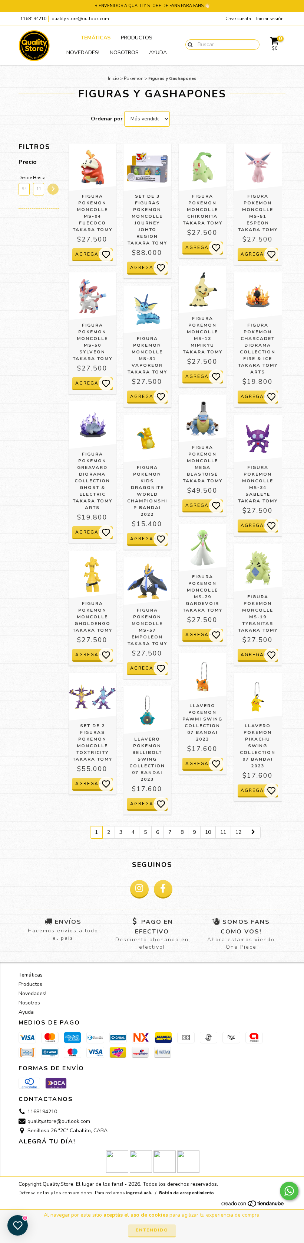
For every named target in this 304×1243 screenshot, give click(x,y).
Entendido (152, 1230)
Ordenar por (107, 118)
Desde (24, 178)
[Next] (253, 832)
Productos (136, 37)
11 (223, 832)
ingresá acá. (139, 1193)
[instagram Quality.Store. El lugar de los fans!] (139, 889)
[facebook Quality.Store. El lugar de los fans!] (163, 889)
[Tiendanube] (253, 1206)
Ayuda (158, 52)
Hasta (38, 178)
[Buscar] (188, 44)
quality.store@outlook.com (80, 19)
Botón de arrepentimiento (186, 1193)
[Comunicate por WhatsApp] (289, 1191)
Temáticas (95, 37)
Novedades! (82, 52)
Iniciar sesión (270, 19)
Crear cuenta (238, 19)
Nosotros (124, 52)
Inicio (113, 78)
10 (208, 832)
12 (238, 832)
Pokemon (133, 78)
